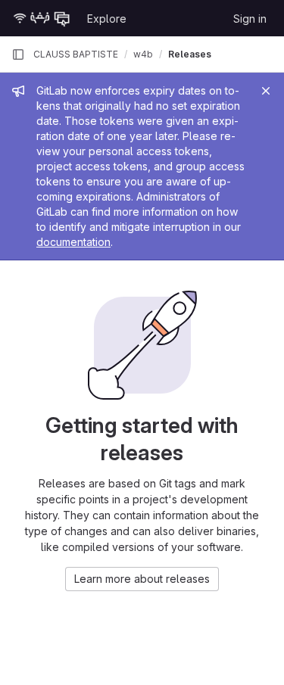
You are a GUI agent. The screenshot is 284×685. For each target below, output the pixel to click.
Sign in (250, 18)
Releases (189, 54)
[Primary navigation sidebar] (18, 54)
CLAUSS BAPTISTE (75, 54)
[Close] (266, 91)
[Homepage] (41, 18)
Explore (106, 18)
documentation (73, 241)
